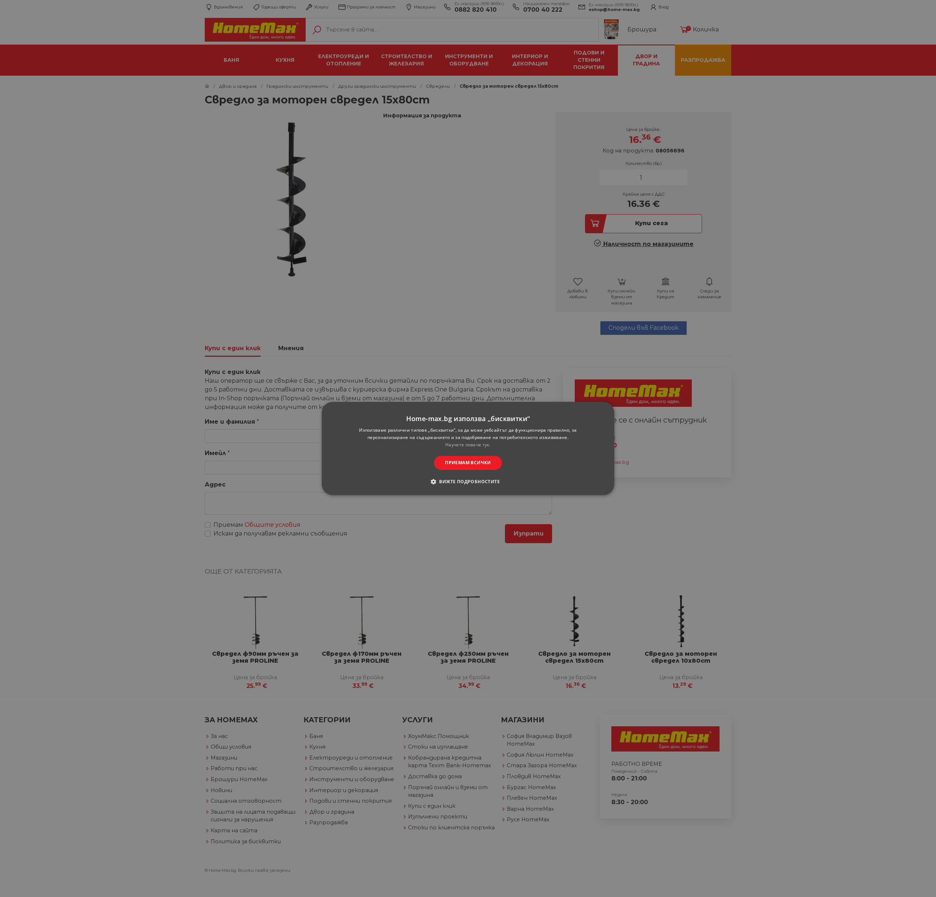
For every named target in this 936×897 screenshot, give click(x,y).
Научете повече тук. (468, 445)
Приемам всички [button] (468, 462)
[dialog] (468, 448)
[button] (468, 481)
